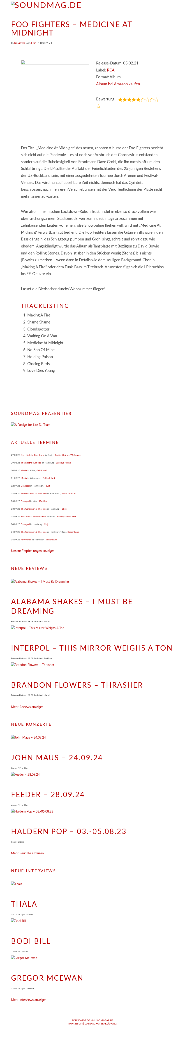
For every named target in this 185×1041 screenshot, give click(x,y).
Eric (33, 43)
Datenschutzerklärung (101, 1023)
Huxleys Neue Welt (66, 517)
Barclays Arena (63, 463)
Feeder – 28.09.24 (48, 795)
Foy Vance (26, 540)
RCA (111, 70)
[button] (172, 7)
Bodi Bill (30, 941)
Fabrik (64, 509)
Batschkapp (73, 532)
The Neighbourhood (31, 463)
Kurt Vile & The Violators (33, 517)
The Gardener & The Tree (33, 493)
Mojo (46, 524)
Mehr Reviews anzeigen (27, 707)
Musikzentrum (69, 493)
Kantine (43, 501)
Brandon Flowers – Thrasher (77, 685)
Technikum (51, 540)
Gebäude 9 (42, 470)
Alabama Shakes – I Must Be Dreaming (72, 606)
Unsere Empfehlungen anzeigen (33, 551)
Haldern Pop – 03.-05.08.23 (69, 831)
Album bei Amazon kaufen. (118, 84)
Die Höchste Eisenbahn (32, 455)
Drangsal (25, 486)
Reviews (19, 43)
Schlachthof (49, 478)
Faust (47, 486)
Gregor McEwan (47, 978)
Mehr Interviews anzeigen (28, 1000)
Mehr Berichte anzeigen (27, 853)
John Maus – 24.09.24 (57, 758)
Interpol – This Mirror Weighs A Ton (92, 648)
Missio (24, 470)
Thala (24, 904)
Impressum (75, 1023)
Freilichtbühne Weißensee (68, 455)
